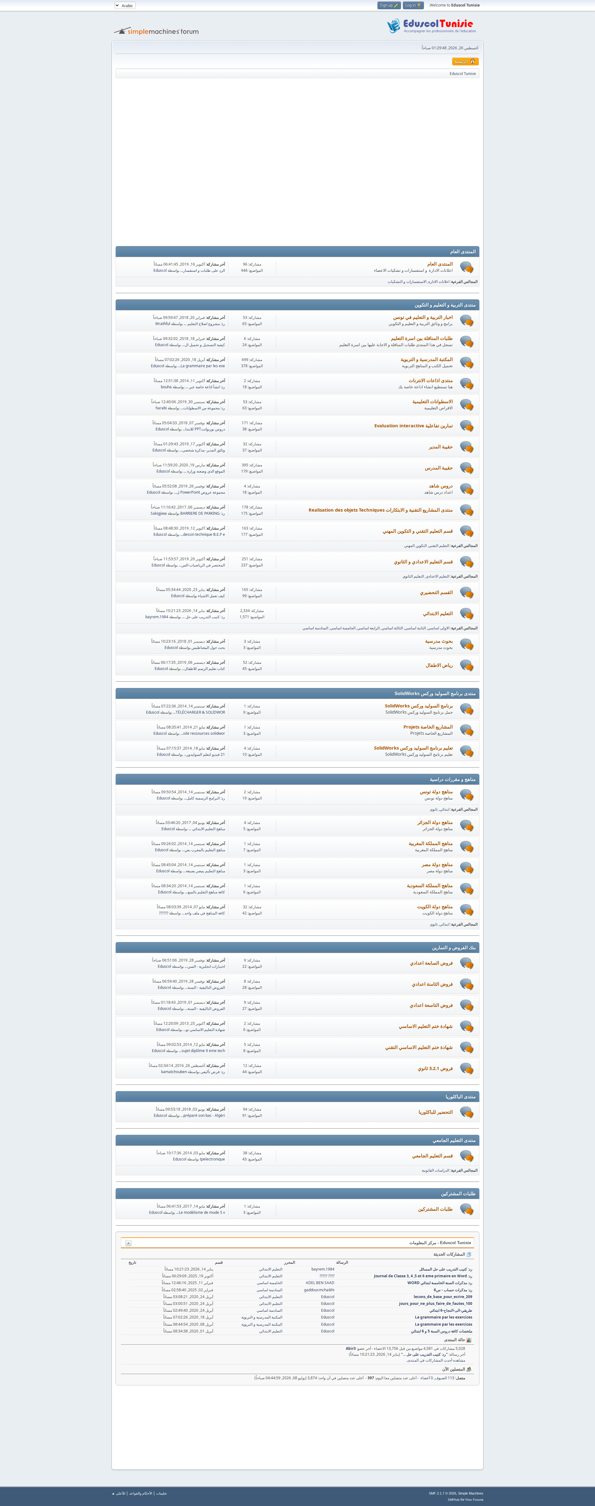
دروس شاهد (441, 485)
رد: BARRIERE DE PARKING (202, 513)
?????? (163, 913)
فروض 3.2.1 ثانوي (435, 1068)
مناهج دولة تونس (436, 791)
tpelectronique (212, 1159)
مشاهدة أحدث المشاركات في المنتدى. (435, 1360)
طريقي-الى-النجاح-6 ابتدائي (451, 1310)
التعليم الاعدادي (437, 576)
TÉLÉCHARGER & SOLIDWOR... (199, 712)
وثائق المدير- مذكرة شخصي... (202, 450)
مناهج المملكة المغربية (431, 843)
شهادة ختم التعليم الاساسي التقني (419, 1047)
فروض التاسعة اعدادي (431, 1005)
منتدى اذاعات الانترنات (431, 380)
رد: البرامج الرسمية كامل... (204, 798)
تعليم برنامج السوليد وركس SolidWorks (413, 748)
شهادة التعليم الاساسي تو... (204, 1029)
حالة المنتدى (455, 1339)
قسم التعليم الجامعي (432, 1155)
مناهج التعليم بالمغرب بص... (203, 849)
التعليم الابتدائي (438, 613)
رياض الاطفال (439, 665)
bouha (166, 387)
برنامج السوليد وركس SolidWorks (419, 705)
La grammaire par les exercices (443, 1317)
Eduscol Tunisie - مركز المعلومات (440, 1242)
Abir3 (351, 1348)
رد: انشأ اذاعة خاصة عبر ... (205, 387)
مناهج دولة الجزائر (435, 822)
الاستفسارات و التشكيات (407, 281)
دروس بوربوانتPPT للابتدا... (204, 429)
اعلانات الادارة (438, 281)
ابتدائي (444, 809)
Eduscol (160, 270)
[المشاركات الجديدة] (467, 267)
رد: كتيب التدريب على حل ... (203, 616)
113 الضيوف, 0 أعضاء (443, 1377)
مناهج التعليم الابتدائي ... (206, 828)
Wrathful (162, 323)
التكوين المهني (415, 545)
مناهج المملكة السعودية (430, 885)
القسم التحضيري (436, 592)
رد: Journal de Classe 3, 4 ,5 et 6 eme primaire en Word (423, 1276)
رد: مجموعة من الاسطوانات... (202, 408)
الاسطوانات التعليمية (432, 401)
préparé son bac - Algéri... (203, 1115)
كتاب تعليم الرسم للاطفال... (203, 668)
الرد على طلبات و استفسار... (202, 270)
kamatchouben (174, 1071)
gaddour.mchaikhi (319, 1289)
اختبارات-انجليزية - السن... (205, 966)
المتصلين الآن (454, 1369)
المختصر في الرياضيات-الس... (201, 565)
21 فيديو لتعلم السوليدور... (204, 754)
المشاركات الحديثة (450, 1254)
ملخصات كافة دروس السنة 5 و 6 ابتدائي (441, 1331)
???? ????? (327, 1276)
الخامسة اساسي (342, 628)
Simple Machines (470, 1493)
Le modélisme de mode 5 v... (200, 1212)
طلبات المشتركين (435, 1209)
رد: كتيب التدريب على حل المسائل (445, 1269)
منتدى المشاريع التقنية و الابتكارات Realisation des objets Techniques (381, 510)
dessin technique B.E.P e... (202, 534)
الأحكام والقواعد (140, 1493)
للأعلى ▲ (118, 1493)
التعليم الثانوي (413, 576)
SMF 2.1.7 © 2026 (442, 1493)
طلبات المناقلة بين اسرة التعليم (422, 338)
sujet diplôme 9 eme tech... (202, 1050)
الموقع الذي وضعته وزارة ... (204, 471)
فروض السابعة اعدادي (431, 963)
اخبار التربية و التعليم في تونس (423, 317)
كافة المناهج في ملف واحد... (203, 913)
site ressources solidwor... (202, 733)
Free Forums (474, 1499)
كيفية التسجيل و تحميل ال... (203, 344)
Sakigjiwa (159, 513)
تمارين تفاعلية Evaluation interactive (413, 425)
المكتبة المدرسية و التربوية (427, 359)
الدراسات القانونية (435, 1170)
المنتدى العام (440, 264)
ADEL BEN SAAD (320, 1282)
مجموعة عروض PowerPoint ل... (199, 492)
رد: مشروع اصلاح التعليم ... (204, 323)
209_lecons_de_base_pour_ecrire (443, 1296)
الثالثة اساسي (392, 628)
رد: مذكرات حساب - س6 (453, 1289)
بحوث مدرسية (439, 641)
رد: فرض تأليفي (213, 1071)
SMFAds (454, 1499)
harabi (161, 408)
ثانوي (434, 809)
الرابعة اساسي (368, 628)
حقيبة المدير (441, 446)
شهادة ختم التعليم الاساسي (426, 1026)
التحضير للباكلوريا (436, 1112)
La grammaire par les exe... (201, 365)
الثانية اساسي (415, 628)
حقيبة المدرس (439, 468)
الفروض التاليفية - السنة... (205, 987)
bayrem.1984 (156, 616)
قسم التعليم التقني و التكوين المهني (418, 531)
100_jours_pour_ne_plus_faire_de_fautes (435, 1303)
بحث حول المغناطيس (208, 647)
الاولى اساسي (438, 628)
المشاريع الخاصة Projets (428, 727)
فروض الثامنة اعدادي (432, 984)
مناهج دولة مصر (437, 864)
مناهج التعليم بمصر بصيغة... (204, 871)
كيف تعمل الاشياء (211, 595)
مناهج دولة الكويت (435, 906)
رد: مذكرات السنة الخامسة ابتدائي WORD (440, 1282)
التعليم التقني (439, 545)
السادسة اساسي (315, 628)
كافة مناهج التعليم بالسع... (205, 892)
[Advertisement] (297, 119)
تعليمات (161, 1493)
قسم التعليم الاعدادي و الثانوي (423, 561)
